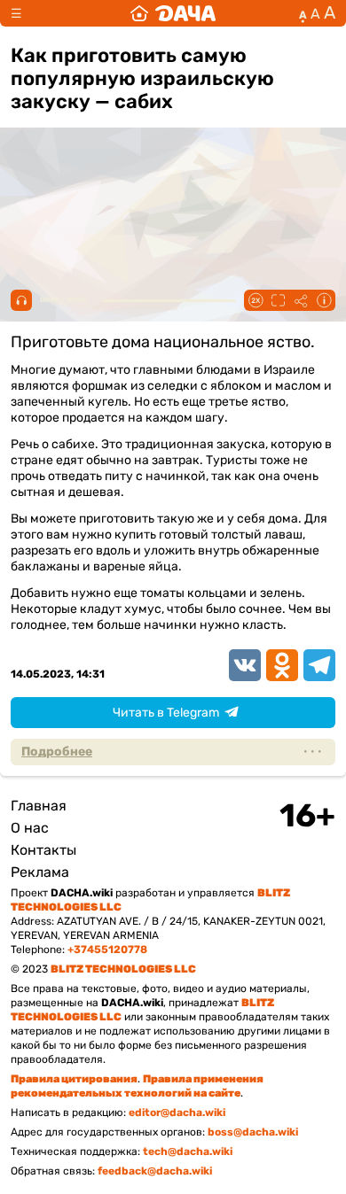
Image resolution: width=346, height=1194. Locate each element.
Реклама (40, 872)
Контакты (43, 849)
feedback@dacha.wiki (155, 1171)
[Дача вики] (173, 13)
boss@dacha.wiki (253, 1132)
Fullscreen (277, 300)
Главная (39, 805)
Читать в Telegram (166, 712)
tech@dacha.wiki (187, 1151)
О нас (30, 827)
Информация (323, 300)
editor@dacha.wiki (177, 1112)
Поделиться (300, 300)
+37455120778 (107, 949)
